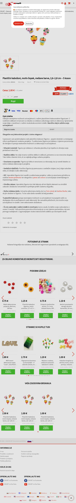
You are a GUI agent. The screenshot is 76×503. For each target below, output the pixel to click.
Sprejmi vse (18, 23)
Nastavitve (29, 23)
